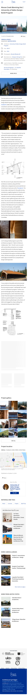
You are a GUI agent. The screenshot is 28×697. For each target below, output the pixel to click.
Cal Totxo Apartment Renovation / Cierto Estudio (19, 516)
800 (8, 48)
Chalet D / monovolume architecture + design (18, 556)
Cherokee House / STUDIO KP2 (17, 599)
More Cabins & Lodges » (20, 586)
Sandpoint (3, 104)
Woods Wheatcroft (15, 54)
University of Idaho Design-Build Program (15, 487)
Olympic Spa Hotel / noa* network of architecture (19, 526)
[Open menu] (2, 2)
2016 (8, 51)
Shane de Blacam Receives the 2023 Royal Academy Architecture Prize (18, 538)
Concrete (10, 503)
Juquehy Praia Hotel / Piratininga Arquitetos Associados (18, 579)
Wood (3, 503)
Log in (24, 1)
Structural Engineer (9, 67)
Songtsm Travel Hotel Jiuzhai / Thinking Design (18, 567)
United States (12, 41)
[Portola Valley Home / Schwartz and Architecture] (6, 612)
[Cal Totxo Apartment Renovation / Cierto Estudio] (7, 517)
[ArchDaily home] (13, 2)
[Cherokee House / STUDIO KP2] (6, 601)
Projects (16, 503)
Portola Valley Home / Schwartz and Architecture (18, 610)
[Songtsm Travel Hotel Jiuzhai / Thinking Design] (6, 570)
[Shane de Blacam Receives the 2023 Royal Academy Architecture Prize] (7, 539)
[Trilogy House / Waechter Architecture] (6, 623)
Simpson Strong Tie (17, 57)
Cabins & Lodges (6, 39)
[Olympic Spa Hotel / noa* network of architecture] (7, 528)
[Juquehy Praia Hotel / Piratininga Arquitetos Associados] (6, 581)
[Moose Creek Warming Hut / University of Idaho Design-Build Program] (13, 405)
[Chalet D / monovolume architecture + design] (6, 559)
